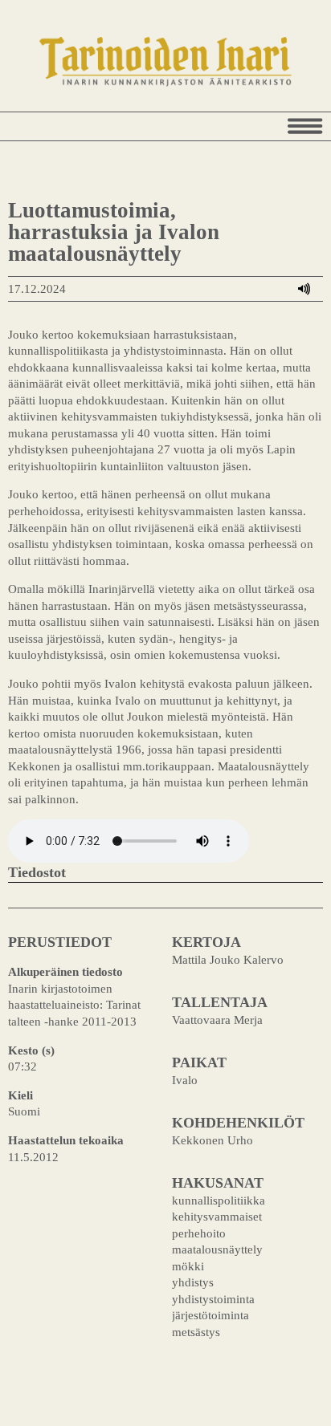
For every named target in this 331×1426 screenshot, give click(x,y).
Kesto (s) (31, 1050)
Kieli (20, 1095)
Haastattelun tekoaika (66, 1140)
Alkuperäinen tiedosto (65, 971)
